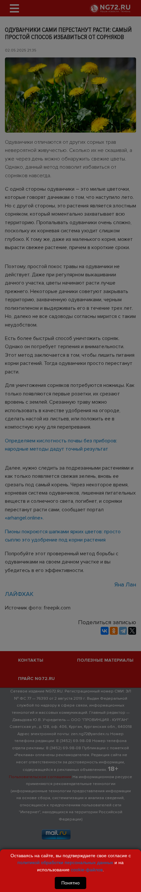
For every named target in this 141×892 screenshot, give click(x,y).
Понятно (70, 882)
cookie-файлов (87, 869)
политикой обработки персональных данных (65, 862)
